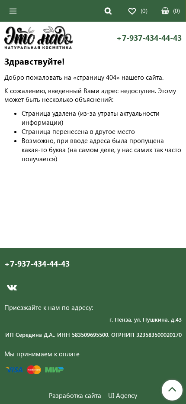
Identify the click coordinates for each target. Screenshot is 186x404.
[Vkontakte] (11, 287)
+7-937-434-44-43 (149, 38)
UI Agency (122, 395)
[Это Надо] (38, 38)
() (176, 11)
